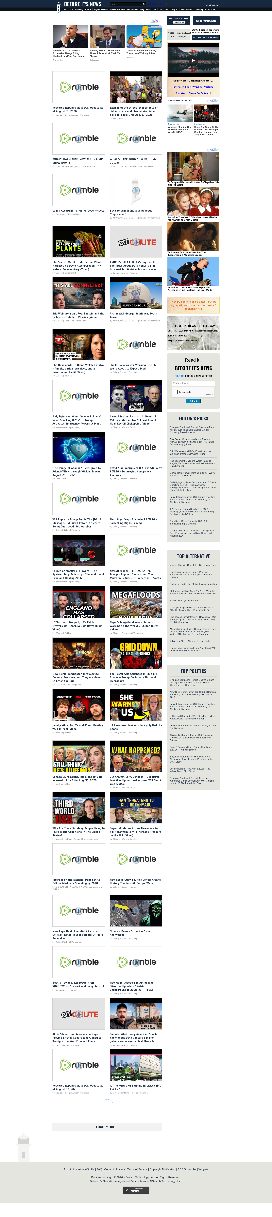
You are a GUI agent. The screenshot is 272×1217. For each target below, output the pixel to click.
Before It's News (82, 4)
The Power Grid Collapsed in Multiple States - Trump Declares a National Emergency (133, 677)
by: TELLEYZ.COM (61, 166)
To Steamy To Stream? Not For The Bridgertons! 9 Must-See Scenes (186, 254)
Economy (79, 9)
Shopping (198, 9)
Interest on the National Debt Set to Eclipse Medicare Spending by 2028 (76, 881)
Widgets (203, 1169)
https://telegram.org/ (206, 330)
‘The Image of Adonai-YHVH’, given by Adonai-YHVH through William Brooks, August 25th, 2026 (76, 471)
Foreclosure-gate (90, 839)
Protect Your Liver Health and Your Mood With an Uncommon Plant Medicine (193, 649)
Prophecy (133, 372)
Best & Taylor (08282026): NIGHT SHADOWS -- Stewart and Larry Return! (78, 984)
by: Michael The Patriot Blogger (66, 839)
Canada (133, 273)
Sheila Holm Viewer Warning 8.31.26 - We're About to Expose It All (134, 366)
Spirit (64, 479)
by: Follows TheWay (61, 684)
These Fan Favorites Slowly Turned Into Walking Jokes (141, 52)
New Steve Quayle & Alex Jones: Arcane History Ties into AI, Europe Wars (135, 881)
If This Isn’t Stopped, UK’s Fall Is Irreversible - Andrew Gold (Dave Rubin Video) (77, 626)
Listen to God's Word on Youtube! (193, 87)
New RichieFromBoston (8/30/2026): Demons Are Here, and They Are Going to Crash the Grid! (76, 677)
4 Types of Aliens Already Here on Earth (190, 641)
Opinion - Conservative (149, 218)
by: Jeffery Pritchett (118, 372)
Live (160, 9)
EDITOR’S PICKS (193, 418)
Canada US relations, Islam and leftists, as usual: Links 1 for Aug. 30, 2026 (77, 778)
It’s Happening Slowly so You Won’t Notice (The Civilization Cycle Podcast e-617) (191, 608)
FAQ (99, 1169)
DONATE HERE (179, 22)
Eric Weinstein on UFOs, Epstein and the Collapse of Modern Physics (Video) (78, 315)
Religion (68, 376)
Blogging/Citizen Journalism (77, 115)
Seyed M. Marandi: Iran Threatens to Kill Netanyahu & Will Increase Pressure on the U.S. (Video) (135, 832)
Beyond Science (101, 9)
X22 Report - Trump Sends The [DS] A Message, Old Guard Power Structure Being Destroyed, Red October (76, 523)
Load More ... (107, 1127)
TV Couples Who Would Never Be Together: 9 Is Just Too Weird (193, 183)
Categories (210, 9)
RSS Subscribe (187, 1169)
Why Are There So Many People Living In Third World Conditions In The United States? (78, 832)
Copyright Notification (163, 1169)
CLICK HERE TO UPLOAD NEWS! (205, 38)
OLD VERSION (206, 21)
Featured (68, 9)
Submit (193, 401)
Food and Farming (139, 1093)
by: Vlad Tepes (116, 118)
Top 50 (175, 9)
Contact (109, 1169)
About (67, 1169)
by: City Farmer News (119, 1093)
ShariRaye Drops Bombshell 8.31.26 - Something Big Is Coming (133, 521)
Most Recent (186, 9)
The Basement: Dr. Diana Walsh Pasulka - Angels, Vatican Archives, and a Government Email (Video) (78, 368)
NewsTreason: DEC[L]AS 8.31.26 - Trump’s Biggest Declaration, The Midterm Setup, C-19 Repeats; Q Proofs (135, 574)
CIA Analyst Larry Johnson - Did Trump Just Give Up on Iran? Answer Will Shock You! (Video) (135, 780)
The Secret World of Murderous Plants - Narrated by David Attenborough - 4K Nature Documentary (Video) (78, 265)
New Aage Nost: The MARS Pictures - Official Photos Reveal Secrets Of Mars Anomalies (77, 934)
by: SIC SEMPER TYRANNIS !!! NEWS (69, 887)
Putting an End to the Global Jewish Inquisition (193, 584)
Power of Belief (117, 9)
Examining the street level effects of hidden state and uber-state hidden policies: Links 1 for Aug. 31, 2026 (134, 111)
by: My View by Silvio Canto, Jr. (124, 218)
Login (207, 5)
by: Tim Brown (58, 214)
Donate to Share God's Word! (193, 93)
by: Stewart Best (59, 990)
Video (167, 9)
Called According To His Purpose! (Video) (78, 210)
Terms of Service (137, 1169)
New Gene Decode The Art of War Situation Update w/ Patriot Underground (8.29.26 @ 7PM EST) (132, 986)
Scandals (76, 1045)
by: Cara (56, 479)
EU (126, 118)
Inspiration (151, 9)
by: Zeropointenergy (119, 273)
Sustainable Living (135, 9)
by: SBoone (57, 273)
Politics (67, 633)
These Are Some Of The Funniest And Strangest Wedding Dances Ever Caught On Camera (206, 131)
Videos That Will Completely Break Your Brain (193, 565)
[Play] (193, 60)
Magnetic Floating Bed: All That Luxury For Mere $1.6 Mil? (179, 129)
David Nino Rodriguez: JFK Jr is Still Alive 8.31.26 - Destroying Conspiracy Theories (136, 471)
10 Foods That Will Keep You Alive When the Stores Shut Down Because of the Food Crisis (193, 592)
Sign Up (214, 5)
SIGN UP (179, 376)
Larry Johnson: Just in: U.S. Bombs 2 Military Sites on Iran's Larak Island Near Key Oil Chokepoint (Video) (133, 420)
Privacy (120, 1169)
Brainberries (57, 60)
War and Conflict (129, 427)
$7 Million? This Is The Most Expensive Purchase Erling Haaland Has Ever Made (189, 289)
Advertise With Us (83, 1169)
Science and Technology (75, 321)
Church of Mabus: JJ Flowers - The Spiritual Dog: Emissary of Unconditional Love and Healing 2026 (78, 574)
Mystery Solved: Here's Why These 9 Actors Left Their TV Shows (105, 53)
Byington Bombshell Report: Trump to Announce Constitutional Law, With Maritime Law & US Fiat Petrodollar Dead (192, 781)
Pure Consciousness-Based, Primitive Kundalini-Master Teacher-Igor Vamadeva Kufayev (191, 574)
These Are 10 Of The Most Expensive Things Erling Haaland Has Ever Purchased (69, 53)
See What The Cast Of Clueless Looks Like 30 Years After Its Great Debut (192, 218)
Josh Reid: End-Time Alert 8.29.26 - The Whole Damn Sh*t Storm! (190, 770)
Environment (70, 273)
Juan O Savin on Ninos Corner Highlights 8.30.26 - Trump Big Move (191, 748)
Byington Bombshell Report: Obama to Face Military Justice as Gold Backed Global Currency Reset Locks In (192, 430)
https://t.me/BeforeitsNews (182, 340)
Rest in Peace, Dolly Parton (184, 600)
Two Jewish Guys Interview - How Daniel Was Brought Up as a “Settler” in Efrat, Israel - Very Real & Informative (193, 619)
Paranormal (76, 942)
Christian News (73, 214)
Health (88, 9)
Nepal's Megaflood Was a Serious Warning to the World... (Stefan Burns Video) (134, 626)
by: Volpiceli (57, 115)
